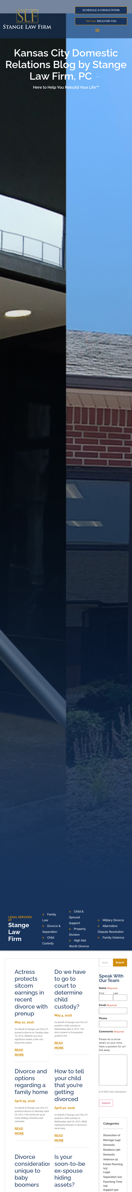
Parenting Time (112, 1181)
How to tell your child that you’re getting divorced (69, 1085)
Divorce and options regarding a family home (31, 1081)
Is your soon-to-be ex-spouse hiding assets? (69, 1170)
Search (120, 962)
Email (108, 1005)
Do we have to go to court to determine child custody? (70, 989)
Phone (103, 1018)
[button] (97, 30)
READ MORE (19, 1052)
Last (115, 993)
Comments (111, 1031)
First (101, 993)
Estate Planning (113, 1164)
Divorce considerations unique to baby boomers (35, 1170)
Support (108, 1189)
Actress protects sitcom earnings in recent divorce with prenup (31, 992)
